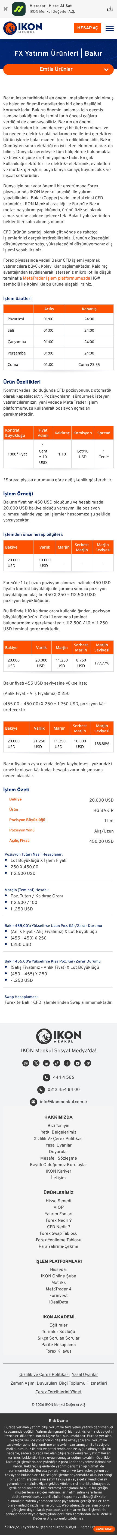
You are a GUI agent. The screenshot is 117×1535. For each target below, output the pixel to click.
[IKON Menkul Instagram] (25, 1063)
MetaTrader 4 (59, 1289)
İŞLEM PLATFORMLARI (58, 1261)
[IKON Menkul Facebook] (67, 1063)
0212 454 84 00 (64, 1090)
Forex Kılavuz (58, 1351)
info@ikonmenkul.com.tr (63, 1102)
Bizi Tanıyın (58, 1126)
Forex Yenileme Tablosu (58, 1240)
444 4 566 (63, 1077)
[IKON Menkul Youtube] (77, 1063)
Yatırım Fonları (58, 1214)
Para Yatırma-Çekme (58, 1246)
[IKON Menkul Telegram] (87, 1063)
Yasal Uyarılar (58, 1145)
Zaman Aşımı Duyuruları (33, 1383)
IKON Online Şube (58, 1276)
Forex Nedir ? (59, 1220)
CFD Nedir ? (58, 1227)
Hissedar (58, 1270)
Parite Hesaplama (58, 1345)
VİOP (59, 1207)
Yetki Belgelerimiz (58, 1132)
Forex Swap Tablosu (59, 1233)
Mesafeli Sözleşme (58, 1158)
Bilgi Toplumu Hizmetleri (83, 1383)
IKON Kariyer (58, 1171)
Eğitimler (58, 1325)
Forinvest (59, 1296)
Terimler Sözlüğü (58, 1332)
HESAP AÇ (87, 28)
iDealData (58, 1302)
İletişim (58, 1178)
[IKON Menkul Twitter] (36, 1063)
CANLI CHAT (104, 1529)
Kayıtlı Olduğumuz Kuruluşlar (58, 1165)
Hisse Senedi (58, 1201)
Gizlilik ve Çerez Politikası (44, 1375)
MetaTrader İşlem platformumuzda (56, 278)
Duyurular (58, 1152)
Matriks (58, 1283)
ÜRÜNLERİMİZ (58, 1193)
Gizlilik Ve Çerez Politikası (58, 1139)
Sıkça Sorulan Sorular (58, 1338)
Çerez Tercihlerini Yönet (58, 1392)
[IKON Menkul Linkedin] (46, 1063)
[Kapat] (5, 9)
